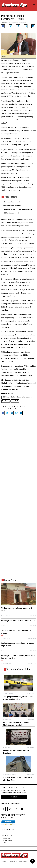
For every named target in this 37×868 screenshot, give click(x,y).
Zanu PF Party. (6, 401)
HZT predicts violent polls (11, 213)
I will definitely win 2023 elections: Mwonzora (18, 209)
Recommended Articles (18, 669)
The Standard (6, 838)
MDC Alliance (5, 397)
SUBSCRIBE (14, 797)
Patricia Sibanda (9, 693)
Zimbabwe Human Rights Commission (21, 397)
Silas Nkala (5, 651)
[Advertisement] (18, 499)
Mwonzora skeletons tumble (12, 202)
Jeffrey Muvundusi (7, 663)
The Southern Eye (7, 840)
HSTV (4, 842)
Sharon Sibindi (6, 616)
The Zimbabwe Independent (10, 836)
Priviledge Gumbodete (10, 774)
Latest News (10, 580)
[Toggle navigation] (33, 5)
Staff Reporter (14, 22)
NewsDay (5, 834)
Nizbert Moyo (6, 626)
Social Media (15, 401)
